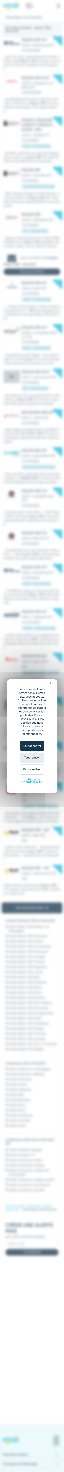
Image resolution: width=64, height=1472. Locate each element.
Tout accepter (32, 746)
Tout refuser (32, 757)
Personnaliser (32, 769)
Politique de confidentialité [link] (32, 780)
